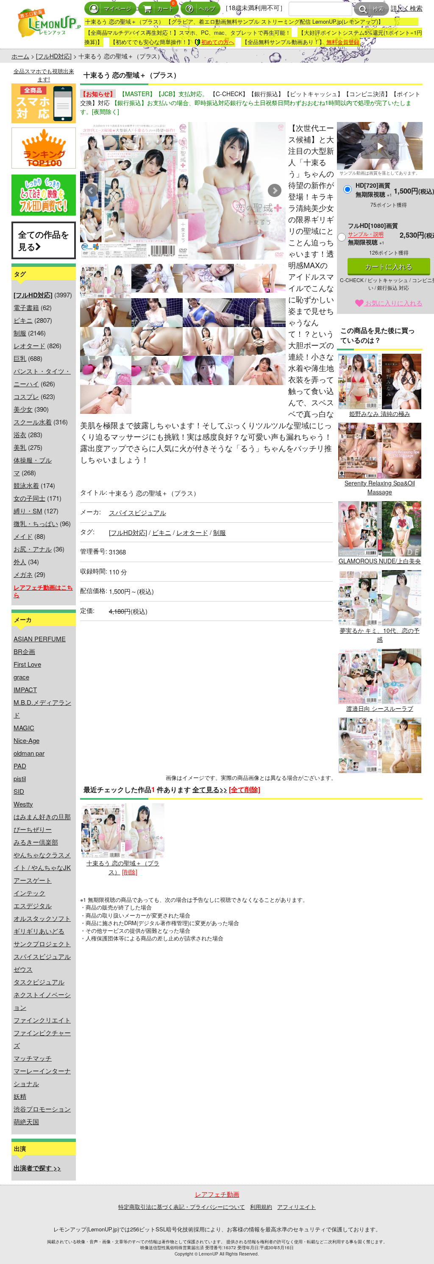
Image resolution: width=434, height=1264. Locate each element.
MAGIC (24, 727)
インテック (29, 892)
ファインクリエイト (42, 1019)
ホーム (20, 56)
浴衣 (20, 434)
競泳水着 (26, 485)
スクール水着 (33, 421)
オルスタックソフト (42, 918)
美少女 (23, 409)
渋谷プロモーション (42, 1108)
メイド (23, 536)
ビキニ (23, 320)
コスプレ (26, 396)
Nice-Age (26, 740)
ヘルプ (207, 9)
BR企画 (24, 651)
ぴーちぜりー (33, 829)
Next (274, 190)
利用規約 (261, 1207)
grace (21, 676)
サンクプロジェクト (42, 943)
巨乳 (20, 358)
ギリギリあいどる (39, 930)
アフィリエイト (296, 1207)
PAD (20, 765)
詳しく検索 (407, 7)
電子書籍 (26, 307)
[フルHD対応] (54, 56)
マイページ (117, 9)
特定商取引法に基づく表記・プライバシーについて (181, 1207)
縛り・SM (28, 510)
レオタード (29, 345)
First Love (27, 664)
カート (165, 9)
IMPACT (25, 689)
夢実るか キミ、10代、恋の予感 (380, 634)
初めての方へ (217, 42)
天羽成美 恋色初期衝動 (379, 777)
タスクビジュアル (39, 981)
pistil (20, 778)
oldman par (29, 752)
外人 (20, 561)
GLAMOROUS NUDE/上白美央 (380, 561)
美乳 (20, 447)
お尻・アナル (33, 548)
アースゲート (33, 880)
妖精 (20, 1096)
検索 (378, 9)
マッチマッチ (33, 1057)
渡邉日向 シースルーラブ (379, 708)
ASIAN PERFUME (40, 638)
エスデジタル (33, 905)
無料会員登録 (342, 42)
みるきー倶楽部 (36, 841)
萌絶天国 (26, 1121)
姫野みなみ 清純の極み (379, 413)
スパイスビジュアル (42, 956)
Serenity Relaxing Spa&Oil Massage (380, 487)
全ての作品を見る (43, 240)
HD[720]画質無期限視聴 (374, 189)
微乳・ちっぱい (36, 523)
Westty (23, 803)
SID (19, 791)
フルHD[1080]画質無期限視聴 (373, 233)
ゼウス (23, 969)
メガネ (23, 574)
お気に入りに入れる (393, 302)
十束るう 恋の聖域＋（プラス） (122, 867)
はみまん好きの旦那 (42, 816)
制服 (20, 332)
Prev (91, 190)
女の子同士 (29, 497)
